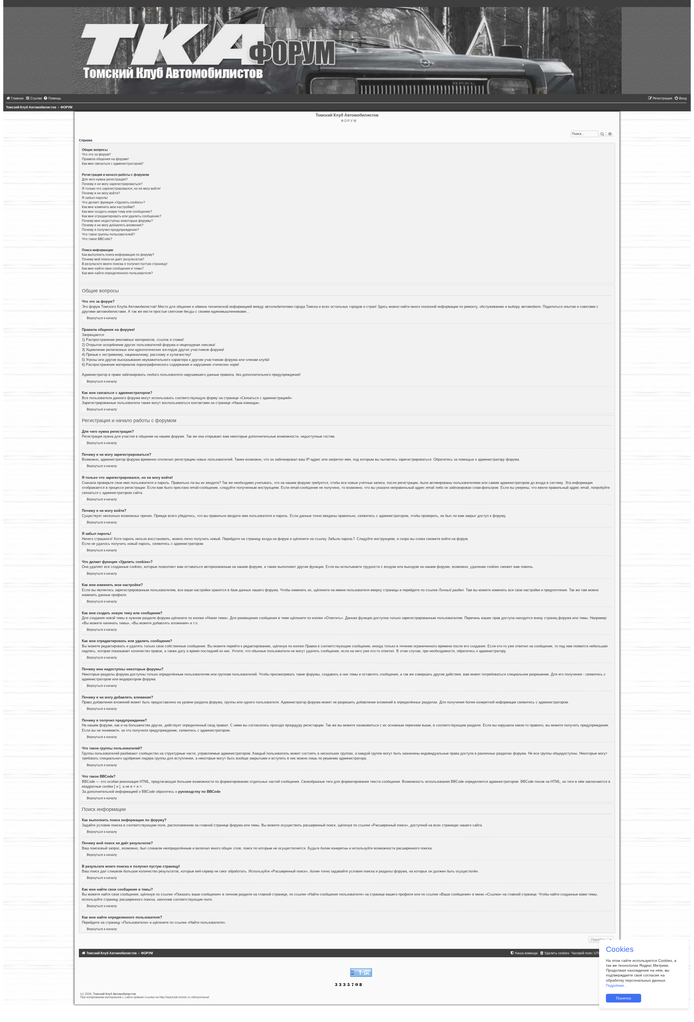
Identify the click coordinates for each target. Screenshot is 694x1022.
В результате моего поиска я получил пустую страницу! (124, 264)
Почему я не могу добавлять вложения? (112, 225)
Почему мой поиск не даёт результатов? (113, 259)
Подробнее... (616, 986)
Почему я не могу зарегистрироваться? (112, 184)
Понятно (623, 998)
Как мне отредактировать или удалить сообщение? (121, 216)
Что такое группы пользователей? (108, 234)
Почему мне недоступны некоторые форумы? (117, 221)
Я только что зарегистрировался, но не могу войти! (121, 188)
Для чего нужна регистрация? (105, 179)
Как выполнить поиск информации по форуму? (118, 255)
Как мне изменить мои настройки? (108, 207)
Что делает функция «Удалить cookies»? (113, 202)
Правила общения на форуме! (105, 159)
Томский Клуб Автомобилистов (114, 993)
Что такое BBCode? (97, 239)
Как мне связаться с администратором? (112, 164)
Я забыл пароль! (95, 198)
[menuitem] (15, 98)
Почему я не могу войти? (101, 193)
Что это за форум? (96, 154)
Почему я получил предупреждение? (110, 230)
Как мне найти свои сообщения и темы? (113, 268)
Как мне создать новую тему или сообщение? (117, 212)
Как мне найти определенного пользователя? (117, 273)
